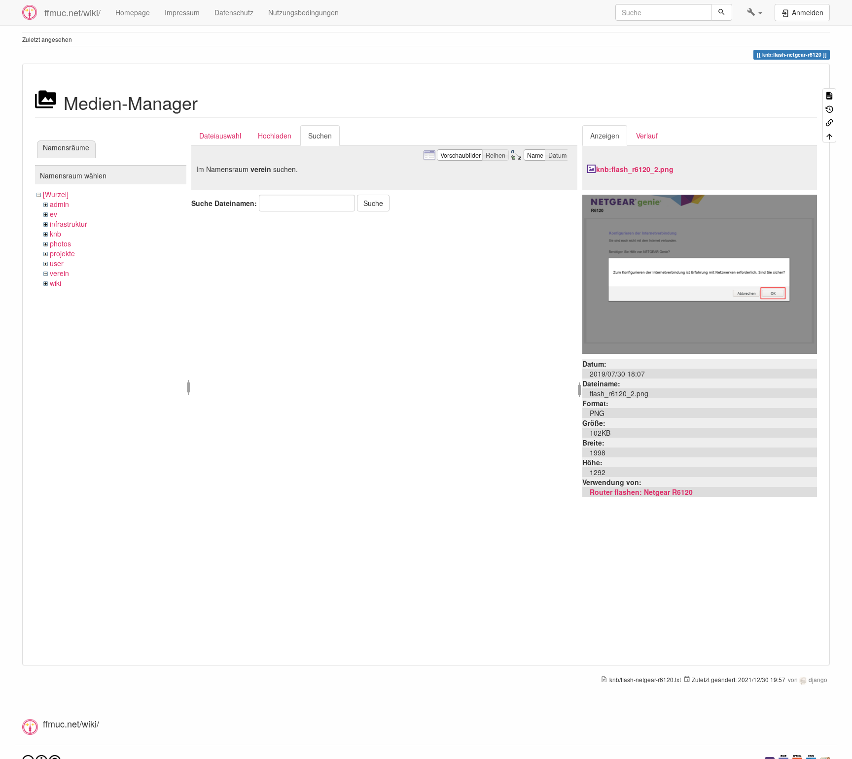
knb (55, 234)
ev (53, 214)
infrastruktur (68, 224)
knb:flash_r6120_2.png (635, 169)
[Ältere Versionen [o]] (829, 108)
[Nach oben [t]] (829, 135)
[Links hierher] (829, 122)
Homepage (132, 12)
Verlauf (647, 135)
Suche (373, 203)
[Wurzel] (56, 194)
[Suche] (721, 12)
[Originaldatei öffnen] (699, 273)
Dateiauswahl (220, 135)
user (57, 263)
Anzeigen (604, 135)
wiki (55, 283)
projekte (62, 253)
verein (59, 273)
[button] (755, 12)
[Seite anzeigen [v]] (829, 95)
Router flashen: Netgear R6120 (641, 492)
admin (59, 204)
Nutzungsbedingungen (303, 12)
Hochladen (274, 135)
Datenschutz (233, 12)
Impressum (182, 12)
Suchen (320, 135)
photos (60, 243)
